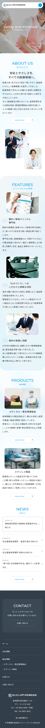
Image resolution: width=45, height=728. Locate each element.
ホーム (5, 643)
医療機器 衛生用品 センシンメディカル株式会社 (14, 5)
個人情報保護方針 (22, 718)
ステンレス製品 (10, 669)
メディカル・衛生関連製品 (15, 664)
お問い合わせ (8, 684)
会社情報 (6, 651)
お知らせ (6, 677)
